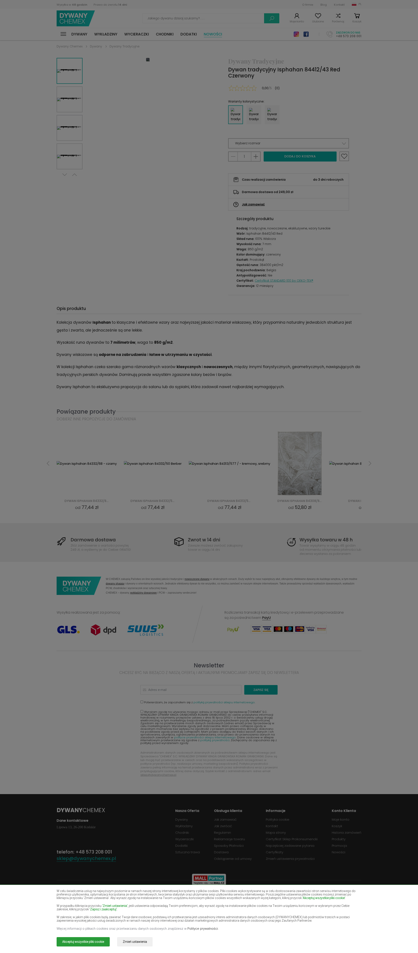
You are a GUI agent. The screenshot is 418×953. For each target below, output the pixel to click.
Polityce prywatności (202, 929)
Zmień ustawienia (135, 941)
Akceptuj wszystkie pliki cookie (83, 941)
